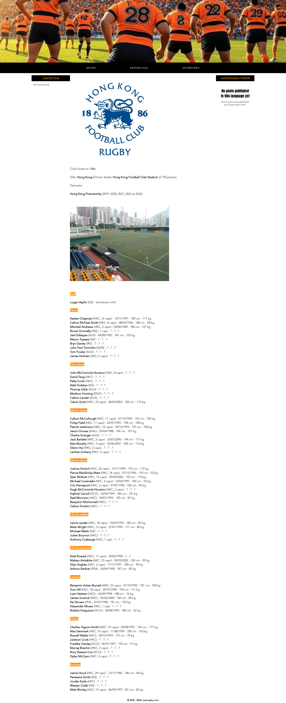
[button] (51, 78)
